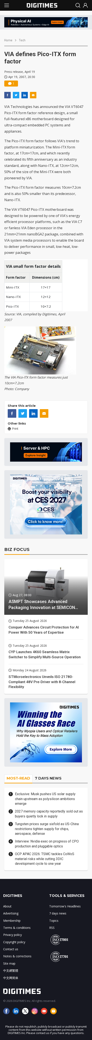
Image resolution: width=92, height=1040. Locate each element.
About (7, 906)
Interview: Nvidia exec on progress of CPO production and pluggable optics (47, 843)
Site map (9, 963)
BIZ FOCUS (17, 549)
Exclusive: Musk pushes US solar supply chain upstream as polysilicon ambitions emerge (45, 799)
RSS (52, 928)
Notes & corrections (17, 956)
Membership (12, 921)
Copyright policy (14, 942)
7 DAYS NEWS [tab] (48, 778)
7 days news (57, 913)
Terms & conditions (17, 928)
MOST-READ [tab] (18, 778)
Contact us (10, 949)
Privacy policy (12, 935)
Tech (22, 40)
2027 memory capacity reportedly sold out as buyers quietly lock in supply (49, 813)
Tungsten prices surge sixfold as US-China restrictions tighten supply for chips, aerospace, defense (47, 829)
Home (8, 40)
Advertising (10, 913)
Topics (53, 921)
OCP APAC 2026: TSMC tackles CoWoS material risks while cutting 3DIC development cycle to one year (44, 859)
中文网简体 (10, 978)
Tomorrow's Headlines (65, 906)
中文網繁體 (10, 970)
